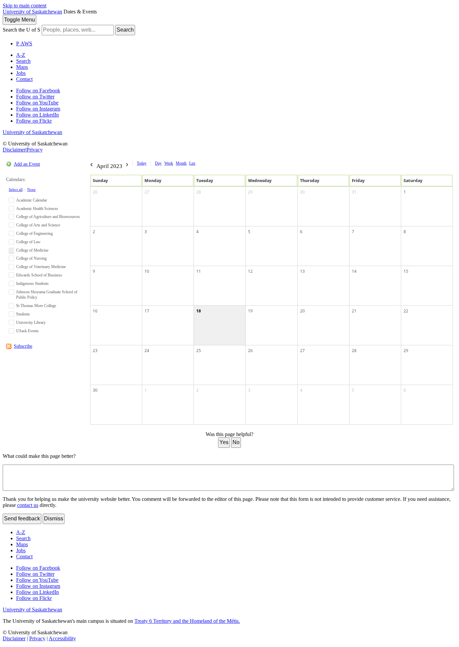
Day (158, 163)
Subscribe (23, 346)
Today (142, 163)
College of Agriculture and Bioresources (48, 216)
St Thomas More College (36, 305)
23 (95, 350)
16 (95, 311)
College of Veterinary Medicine (41, 266)
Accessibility (62, 638)
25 (198, 350)
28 (198, 192)
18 (198, 311)
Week (168, 163)
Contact (24, 79)
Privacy (35, 150)
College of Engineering (34, 233)
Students (23, 314)
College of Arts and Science (38, 225)
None (31, 189)
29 (250, 192)
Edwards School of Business (39, 275)
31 (354, 192)
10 (146, 271)
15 (406, 271)
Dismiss (53, 518)
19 (250, 311)
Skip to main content (24, 5)
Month (181, 163)
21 (354, 311)
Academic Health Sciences (37, 208)
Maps (22, 67)
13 (302, 271)
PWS (24, 43)
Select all (16, 189)
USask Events (27, 331)
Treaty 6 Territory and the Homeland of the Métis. (187, 621)
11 (198, 271)
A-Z (20, 55)
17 (146, 311)
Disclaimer (14, 150)
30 (302, 192)
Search (125, 30)
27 (146, 192)
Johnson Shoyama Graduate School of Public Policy (46, 295)
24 (146, 350)
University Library (31, 322)
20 (302, 311)
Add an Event (27, 164)
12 (250, 271)
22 (406, 311)
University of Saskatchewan (32, 11)
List (192, 163)
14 (354, 271)
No (236, 442)
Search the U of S (21, 30)
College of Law (28, 242)
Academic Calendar (31, 200)
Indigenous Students (32, 283)
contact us (27, 505)
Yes (223, 442)
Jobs (21, 73)
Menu (19, 20)
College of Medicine (32, 250)
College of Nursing (31, 258)
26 (95, 192)
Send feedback (22, 518)
